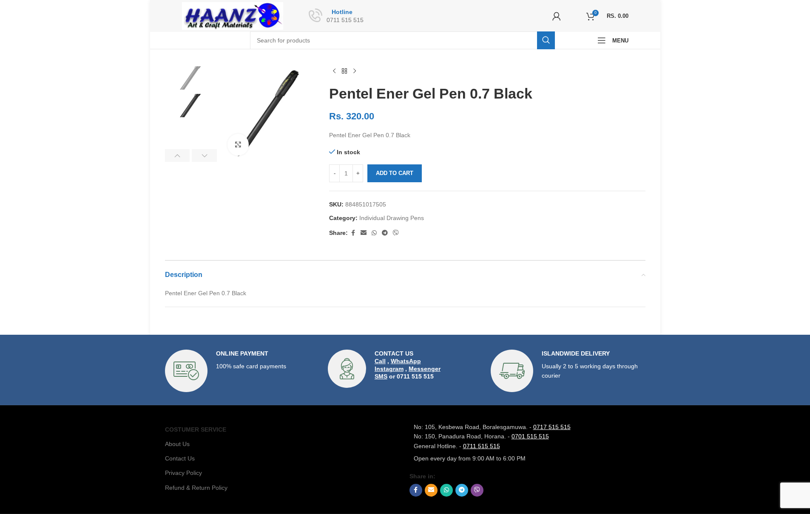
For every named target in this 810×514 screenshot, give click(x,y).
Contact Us (180, 458)
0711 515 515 (481, 446)
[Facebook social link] (353, 233)
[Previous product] (334, 71)
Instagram (389, 368)
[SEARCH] (546, 40)
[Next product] (355, 71)
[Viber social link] (395, 233)
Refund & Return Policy (196, 487)
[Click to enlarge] (238, 144)
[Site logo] (233, 15)
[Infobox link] (242, 371)
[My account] (556, 16)
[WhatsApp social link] (374, 233)
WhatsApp (406, 361)
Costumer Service (195, 429)
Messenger (425, 368)
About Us (177, 444)
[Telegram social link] (384, 233)
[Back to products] (344, 71)
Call (380, 361)
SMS (381, 376)
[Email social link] (363, 233)
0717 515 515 (552, 427)
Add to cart (394, 173)
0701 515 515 (530, 436)
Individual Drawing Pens (391, 218)
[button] (177, 155)
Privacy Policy (183, 472)
